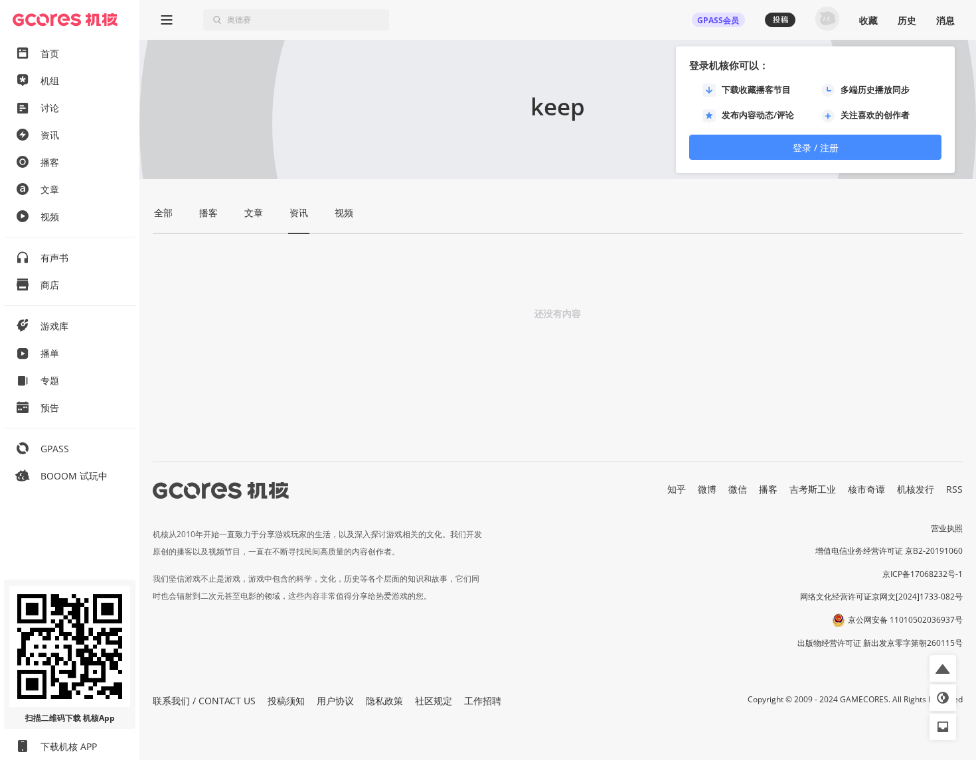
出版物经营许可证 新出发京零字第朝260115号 (880, 643)
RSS (954, 489)
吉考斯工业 (812, 489)
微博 (707, 489)
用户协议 (335, 700)
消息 (945, 20)
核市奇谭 (866, 489)
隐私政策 (384, 700)
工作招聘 (482, 700)
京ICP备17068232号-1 (922, 574)
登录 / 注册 (816, 147)
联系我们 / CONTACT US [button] (204, 700)
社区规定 (433, 700)
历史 (907, 20)
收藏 (868, 20)
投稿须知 (286, 700)
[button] (943, 668)
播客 (768, 489)
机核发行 (915, 489)
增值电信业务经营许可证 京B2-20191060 (889, 550)
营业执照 (947, 528)
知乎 (676, 489)
